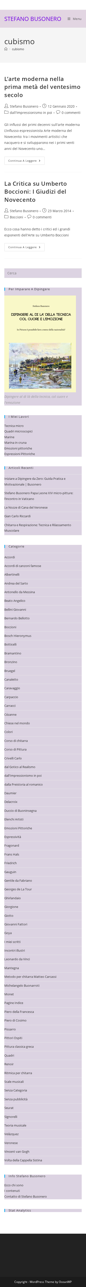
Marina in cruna (15, 442)
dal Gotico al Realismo (19, 767)
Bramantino (12, 653)
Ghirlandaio (12, 898)
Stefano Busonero (24, 106)
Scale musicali (14, 1081)
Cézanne (10, 714)
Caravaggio (12, 688)
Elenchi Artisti (13, 819)
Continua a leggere (26, 161)
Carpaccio (11, 697)
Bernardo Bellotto (17, 618)
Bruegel (9, 671)
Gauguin (10, 872)
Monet (9, 994)
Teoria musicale (15, 1125)
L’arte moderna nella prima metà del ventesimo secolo (42, 87)
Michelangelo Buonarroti (21, 985)
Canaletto (11, 679)
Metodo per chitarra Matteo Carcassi (30, 976)
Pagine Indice (13, 1003)
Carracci (10, 705)
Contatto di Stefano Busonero (25, 1196)
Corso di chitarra (16, 741)
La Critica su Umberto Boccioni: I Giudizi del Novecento (35, 191)
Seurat (9, 1108)
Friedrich (10, 863)
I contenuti (12, 1190)
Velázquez (11, 1134)
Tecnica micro (14, 426)
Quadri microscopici (18, 431)
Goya (8, 933)
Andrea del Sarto (16, 583)
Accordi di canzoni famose (22, 566)
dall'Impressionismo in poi (31, 112)
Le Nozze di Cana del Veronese (26, 507)
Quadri (9, 1055)
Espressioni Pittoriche (19, 454)
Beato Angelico (14, 600)
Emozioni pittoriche (18, 448)
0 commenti (71, 112)
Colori (8, 732)
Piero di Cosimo (15, 1020)
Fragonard (11, 845)
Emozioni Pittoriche (18, 828)
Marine (9, 437)
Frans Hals (11, 854)
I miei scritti (12, 942)
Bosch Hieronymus (17, 636)
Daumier (10, 793)
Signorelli (10, 1117)
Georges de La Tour (18, 889)
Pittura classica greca (19, 1046)
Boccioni (16, 217)
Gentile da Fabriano (18, 880)
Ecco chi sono (13, 1185)
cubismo (18, 49)
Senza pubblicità (15, 1099)
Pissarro (10, 1029)
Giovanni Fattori (15, 924)
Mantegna (11, 968)
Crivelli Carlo (13, 758)
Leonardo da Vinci (17, 959)
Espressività (12, 837)
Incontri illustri (14, 950)
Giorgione (11, 907)
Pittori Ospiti (13, 1038)
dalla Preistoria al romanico (23, 784)
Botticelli (10, 644)
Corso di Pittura (15, 749)
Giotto (8, 915)
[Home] (5, 49)
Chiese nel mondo (17, 723)
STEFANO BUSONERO (32, 19)
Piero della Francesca (19, 1012)
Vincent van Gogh (16, 1151)
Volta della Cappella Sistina (23, 1160)
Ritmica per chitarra (18, 1073)
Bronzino (10, 662)
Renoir (9, 1064)
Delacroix (10, 802)
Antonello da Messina (19, 592)
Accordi (9, 557)
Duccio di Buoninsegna (20, 810)
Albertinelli (11, 574)
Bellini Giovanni (15, 609)
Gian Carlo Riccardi (17, 516)
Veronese (11, 1143)
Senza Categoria (15, 1090)
